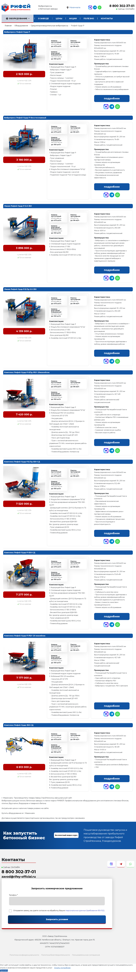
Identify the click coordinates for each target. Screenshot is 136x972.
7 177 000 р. (24, 677)
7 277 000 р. (24, 594)
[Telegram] (95, 7)
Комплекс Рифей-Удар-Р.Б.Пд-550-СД (22, 462)
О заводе (43, 18)
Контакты (107, 18)
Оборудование (18, 18)
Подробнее (112, 98)
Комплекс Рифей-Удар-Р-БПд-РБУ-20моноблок (27, 372)
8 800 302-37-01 (121, 5)
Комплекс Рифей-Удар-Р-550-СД (19, 553)
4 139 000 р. (24, 331)
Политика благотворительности (55, 955)
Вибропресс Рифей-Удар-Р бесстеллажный (25, 118)
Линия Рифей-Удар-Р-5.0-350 (18, 206)
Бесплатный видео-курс (66, 835)
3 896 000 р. (24, 248)
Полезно (89, 18)
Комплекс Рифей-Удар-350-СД (18, 725)
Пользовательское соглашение (86, 955)
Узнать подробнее (62, 968)
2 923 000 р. (24, 74)
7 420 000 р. (24, 414)
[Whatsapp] (99, 7)
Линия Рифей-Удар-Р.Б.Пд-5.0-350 (20, 289)
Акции (73, 18)
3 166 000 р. (24, 159)
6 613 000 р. (24, 767)
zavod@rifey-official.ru (19, 876)
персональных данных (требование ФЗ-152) (85, 911)
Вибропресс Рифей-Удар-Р (17, 32)
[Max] (90, 7)
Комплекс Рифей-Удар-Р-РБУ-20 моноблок (24, 636)
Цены (59, 18)
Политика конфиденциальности (24, 955)
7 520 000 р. (24, 503)
